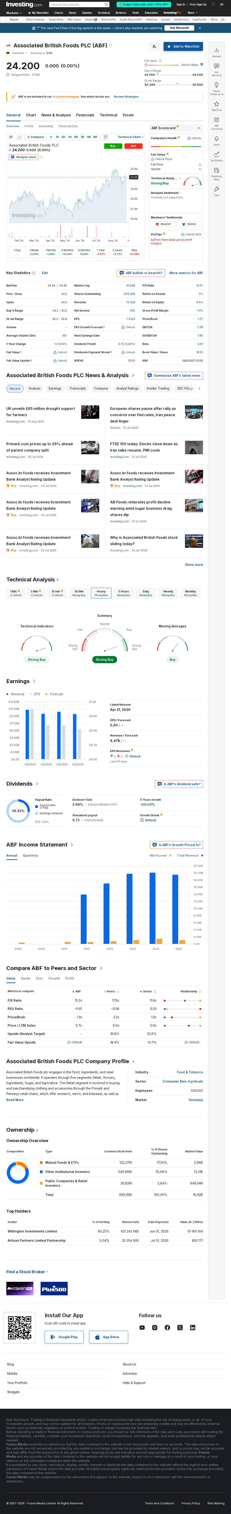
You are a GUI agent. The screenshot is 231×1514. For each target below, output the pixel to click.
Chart (31, 115)
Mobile (12, 1373)
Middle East (181, 19)
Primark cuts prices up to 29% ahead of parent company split (39, 447)
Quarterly (30, 855)
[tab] (15, 593)
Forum (128, 115)
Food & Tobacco (190, 1072)
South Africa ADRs (131, 19)
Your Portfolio (17, 1383)
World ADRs (108, 19)
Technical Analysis (30, 579)
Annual (11, 855)
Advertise (130, 1373)
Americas (151, 19)
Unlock (77, 1042)
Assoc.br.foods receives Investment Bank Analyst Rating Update (38, 476)
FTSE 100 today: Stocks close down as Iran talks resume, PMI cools (144, 447)
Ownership (46, 126)
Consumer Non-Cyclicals (183, 1081)
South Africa (56, 19)
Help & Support (134, 1383)
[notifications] (213, 4)
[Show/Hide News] (105, 137)
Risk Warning (216, 1503)
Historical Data (68, 126)
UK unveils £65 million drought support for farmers (40, 411)
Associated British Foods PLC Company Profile (67, 1061)
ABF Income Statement (36, 844)
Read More (15, 1100)
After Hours (74, 19)
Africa (213, 19)
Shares (14, 19)
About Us (129, 1364)
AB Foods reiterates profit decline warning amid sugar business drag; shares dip (141, 508)
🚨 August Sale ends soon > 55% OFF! (143, 4)
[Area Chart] (19, 137)
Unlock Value (189, 65)
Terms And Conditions (159, 1503)
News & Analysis (56, 115)
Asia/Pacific (199, 19)
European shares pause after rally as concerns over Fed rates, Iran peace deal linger (143, 414)
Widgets (13, 1392)
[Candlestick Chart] (10, 137)
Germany (196, 1100)
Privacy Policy (191, 1503)
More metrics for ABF (186, 273)
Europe (165, 19)
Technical (108, 115)
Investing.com (15, 421)
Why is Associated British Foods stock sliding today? (144, 540)
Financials (85, 115)
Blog (10, 1364)
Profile (29, 126)
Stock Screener (35, 19)
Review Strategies (126, 96)
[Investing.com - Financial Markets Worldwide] (24, 4)
